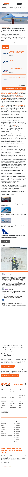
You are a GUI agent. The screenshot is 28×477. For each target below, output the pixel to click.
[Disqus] (14, 289)
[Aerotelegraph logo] (6, 4)
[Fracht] (5, 392)
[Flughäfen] (23, 389)
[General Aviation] (5, 394)
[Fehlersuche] (5, 405)
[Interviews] (14, 403)
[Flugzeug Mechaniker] (14, 62)
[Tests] (23, 398)
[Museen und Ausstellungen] (5, 398)
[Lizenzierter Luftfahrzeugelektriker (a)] (14, 79)
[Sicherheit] (23, 403)
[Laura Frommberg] (12, 43)
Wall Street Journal (18, 125)
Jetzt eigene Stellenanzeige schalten (14, 88)
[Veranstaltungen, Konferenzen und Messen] (5, 412)
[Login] (21, 384)
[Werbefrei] (16, 384)
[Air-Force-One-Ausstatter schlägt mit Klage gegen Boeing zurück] (14, 202)
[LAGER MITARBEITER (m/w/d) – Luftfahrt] (14, 70)
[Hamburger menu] (2, 4)
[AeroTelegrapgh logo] (5, 384)
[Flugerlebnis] (14, 392)
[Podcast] (5, 403)
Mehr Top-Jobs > (22, 85)
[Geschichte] (5, 401)
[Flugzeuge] (14, 389)
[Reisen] (5, 408)
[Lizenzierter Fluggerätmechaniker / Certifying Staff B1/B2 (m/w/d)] (14, 53)
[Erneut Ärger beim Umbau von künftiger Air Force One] (14, 212)
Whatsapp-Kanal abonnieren (9, 375)
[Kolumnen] (14, 398)
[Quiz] (14, 405)
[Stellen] (14, 394)
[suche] (26, 4)
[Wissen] (23, 401)
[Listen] (23, 405)
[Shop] (23, 408)
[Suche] (26, 384)
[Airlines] (5, 389)
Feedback (6, 241)
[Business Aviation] (23, 392)
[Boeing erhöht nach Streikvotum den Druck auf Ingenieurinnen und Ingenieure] (14, 234)
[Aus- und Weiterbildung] (23, 394)
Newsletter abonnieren (7, 366)
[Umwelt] (14, 401)
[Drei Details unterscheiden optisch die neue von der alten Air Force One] (14, 223)
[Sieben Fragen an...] (14, 408)
